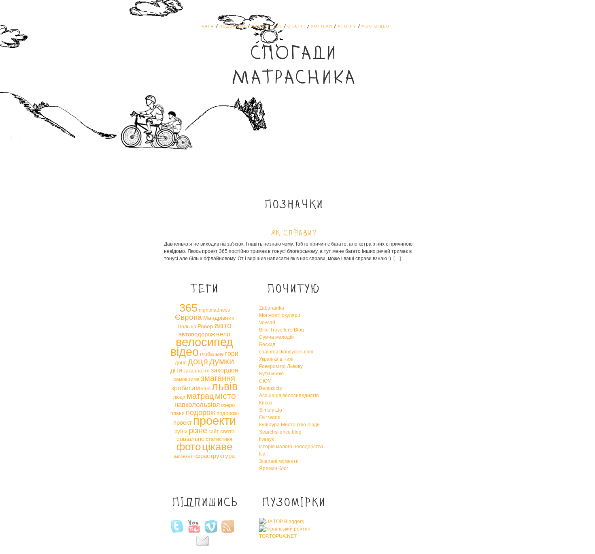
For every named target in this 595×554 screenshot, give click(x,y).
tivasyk (266, 439)
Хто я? (347, 26)
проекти (214, 420)
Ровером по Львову (281, 366)
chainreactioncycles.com (286, 352)
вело (223, 334)
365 (188, 308)
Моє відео (375, 26)
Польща (187, 326)
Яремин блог (273, 468)
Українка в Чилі (276, 359)
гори (231, 353)
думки (221, 361)
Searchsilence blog (280, 432)
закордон (224, 370)
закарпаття (196, 371)
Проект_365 (266, 26)
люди (179, 397)
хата (208, 26)
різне (198, 430)
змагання (218, 378)
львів (225, 387)
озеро (228, 405)
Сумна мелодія (276, 337)
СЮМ (265, 381)
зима (194, 379)
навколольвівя (197, 404)
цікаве (217, 446)
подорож (200, 413)
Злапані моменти (279, 461)
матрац (200, 395)
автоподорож (196, 334)
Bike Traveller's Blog (281, 330)
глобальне (212, 354)
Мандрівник (218, 317)
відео (184, 351)
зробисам (185, 387)
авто (223, 325)
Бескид (267, 344)
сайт (213, 431)
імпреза (182, 456)
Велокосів (270, 388)
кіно (205, 388)
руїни (180, 431)
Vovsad (267, 322)
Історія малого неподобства (291, 446)
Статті (296, 26)
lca (262, 454)
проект (182, 422)
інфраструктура (213, 455)
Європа (188, 317)
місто (225, 395)
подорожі (228, 413)
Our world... (271, 417)
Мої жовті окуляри (279, 315)
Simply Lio (270, 410)
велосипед (204, 342)
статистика (219, 439)
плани (177, 413)
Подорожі (232, 26)
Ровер (205, 326)
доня (181, 362)
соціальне (190, 438)
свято (227, 431)
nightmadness (214, 310)
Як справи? (293, 233)
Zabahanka (271, 308)
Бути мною (271, 373)
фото (188, 447)
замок (180, 379)
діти (176, 370)
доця (198, 361)
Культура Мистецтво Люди (289, 425)
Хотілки (321, 26)
